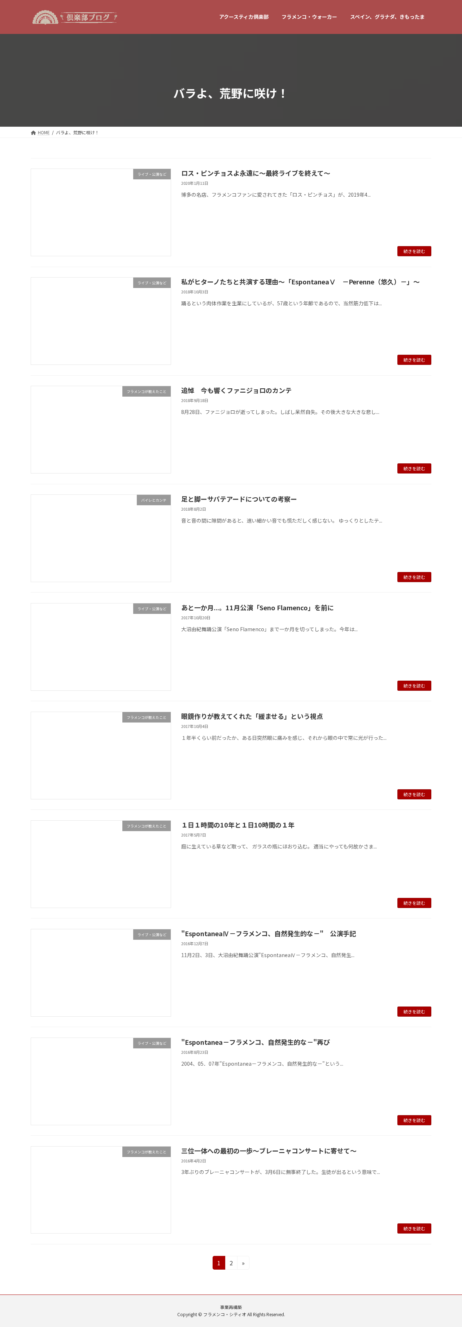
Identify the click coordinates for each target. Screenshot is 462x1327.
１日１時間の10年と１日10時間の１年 (238, 824)
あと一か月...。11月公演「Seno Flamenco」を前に (257, 607)
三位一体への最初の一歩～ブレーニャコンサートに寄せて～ (269, 1150)
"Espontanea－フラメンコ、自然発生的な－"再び (255, 1042)
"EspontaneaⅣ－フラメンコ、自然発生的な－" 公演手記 (268, 933)
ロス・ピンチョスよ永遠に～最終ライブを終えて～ (255, 173)
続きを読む (414, 251)
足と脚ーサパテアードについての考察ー (239, 498)
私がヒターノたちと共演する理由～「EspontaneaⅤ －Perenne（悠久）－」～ (300, 281)
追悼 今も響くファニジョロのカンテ (236, 390)
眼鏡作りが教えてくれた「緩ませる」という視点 (252, 716)
